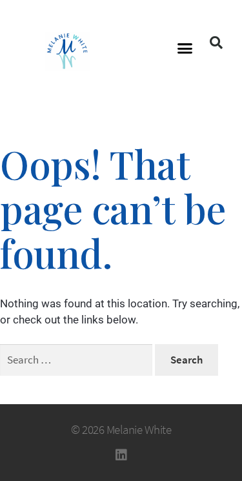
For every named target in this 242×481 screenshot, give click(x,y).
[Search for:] (77, 359)
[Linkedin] (121, 455)
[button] (184, 48)
